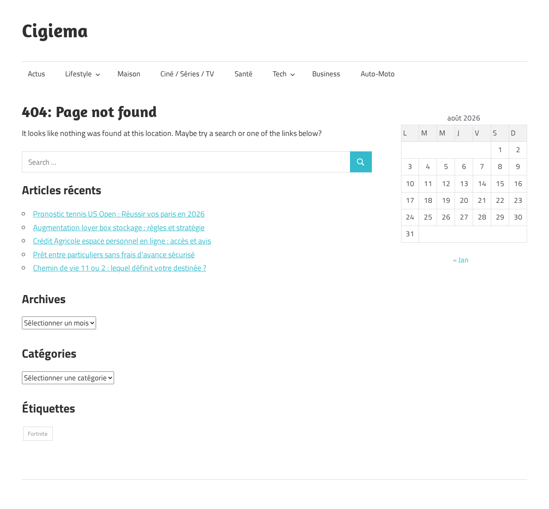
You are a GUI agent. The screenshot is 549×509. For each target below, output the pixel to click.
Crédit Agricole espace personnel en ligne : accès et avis (122, 241)
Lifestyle (78, 73)
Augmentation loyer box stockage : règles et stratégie (119, 227)
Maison (129, 73)
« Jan (460, 259)
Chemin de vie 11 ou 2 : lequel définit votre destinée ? (119, 268)
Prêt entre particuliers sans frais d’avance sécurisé (114, 254)
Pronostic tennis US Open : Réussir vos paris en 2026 (119, 214)
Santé (244, 73)
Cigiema (55, 30)
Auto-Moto (378, 73)
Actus (36, 73)
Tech (280, 73)
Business (326, 73)
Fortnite (38, 433)
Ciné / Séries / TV (187, 73)
